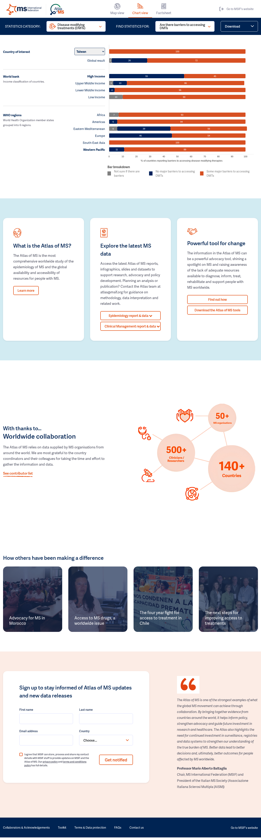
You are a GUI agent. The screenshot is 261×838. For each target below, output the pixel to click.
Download (232, 26)
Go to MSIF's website (240, 9)
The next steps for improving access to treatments (223, 618)
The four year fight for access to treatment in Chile (161, 618)
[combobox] (106, 740)
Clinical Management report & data (131, 326)
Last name (86, 710)
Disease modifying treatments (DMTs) (71, 26)
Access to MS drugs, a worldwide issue (94, 620)
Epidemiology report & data (129, 315)
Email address (28, 731)
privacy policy (50, 761)
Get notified (116, 760)
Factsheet (163, 12)
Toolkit (62, 827)
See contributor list (18, 473)
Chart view (140, 12)
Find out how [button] (217, 299)
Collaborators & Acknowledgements (26, 827)
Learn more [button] (26, 290)
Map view (117, 12)
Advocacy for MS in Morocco (27, 620)
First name (26, 710)
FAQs (117, 827)
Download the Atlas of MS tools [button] (217, 310)
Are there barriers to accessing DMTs (182, 26)
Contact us (136, 827)
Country (84, 731)
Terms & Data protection (90, 827)
